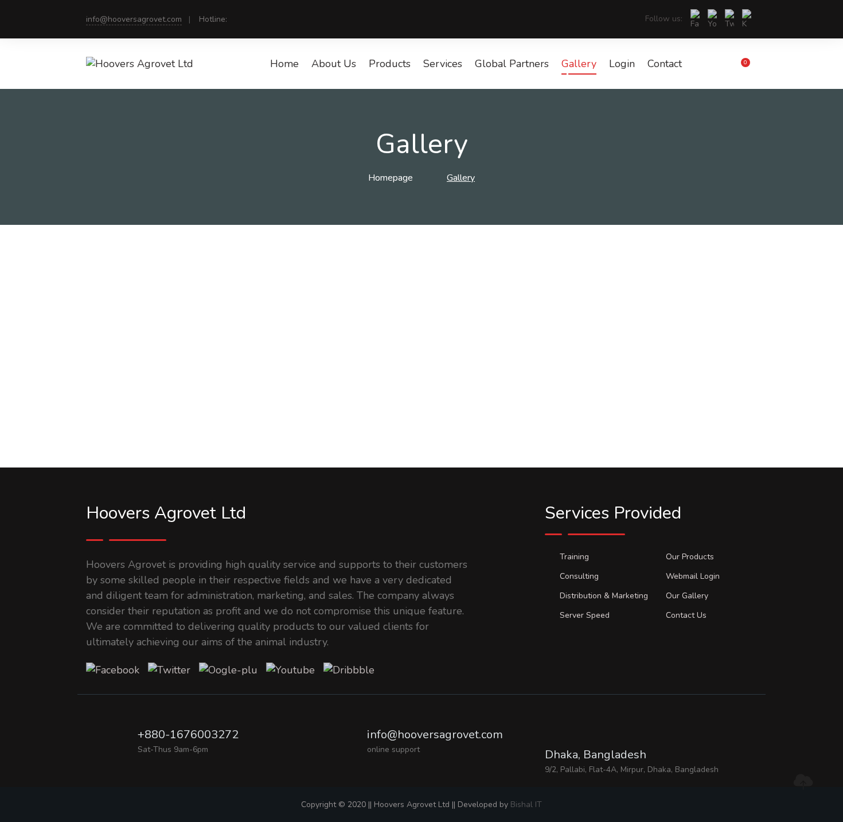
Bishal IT (526, 804)
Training (574, 556)
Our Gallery (687, 595)
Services (442, 64)
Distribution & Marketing (604, 595)
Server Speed (585, 615)
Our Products (690, 556)
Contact (664, 64)
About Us (333, 64)
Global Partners (512, 64)
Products (390, 64)
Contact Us (686, 615)
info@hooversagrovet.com (134, 19)
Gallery (578, 64)
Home (284, 64)
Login (622, 64)
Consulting (579, 576)
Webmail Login (693, 576)
